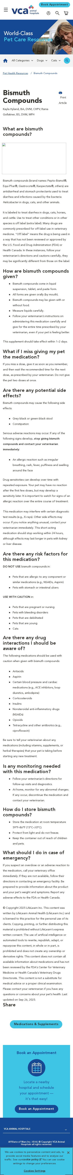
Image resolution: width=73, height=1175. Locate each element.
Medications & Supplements (36, 1024)
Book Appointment (54, 4)
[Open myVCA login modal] (49, 13)
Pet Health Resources (15, 73)
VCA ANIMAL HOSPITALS (17, 1129)
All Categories (20, 60)
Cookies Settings (34, 1171)
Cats (54, 60)
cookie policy (31, 1159)
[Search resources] (67, 60)
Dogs (40, 60)
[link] (5, 60)
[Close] (68, 1152)
